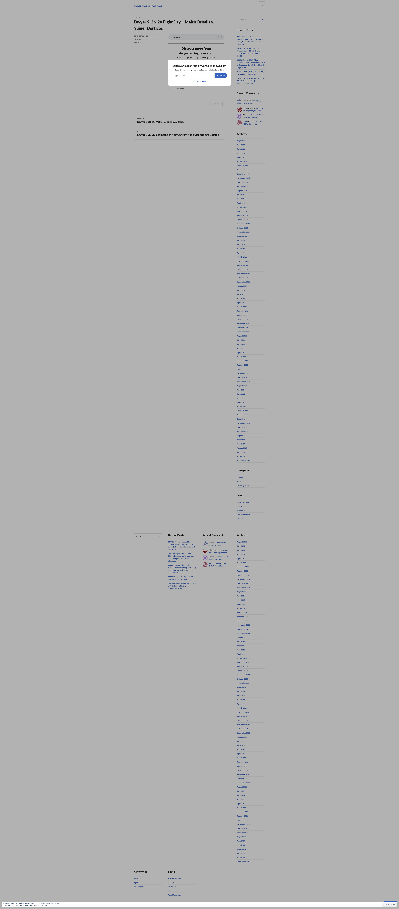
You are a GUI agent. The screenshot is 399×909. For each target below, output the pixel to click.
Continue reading (199, 81)
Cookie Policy (44, 905)
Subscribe (221, 75)
